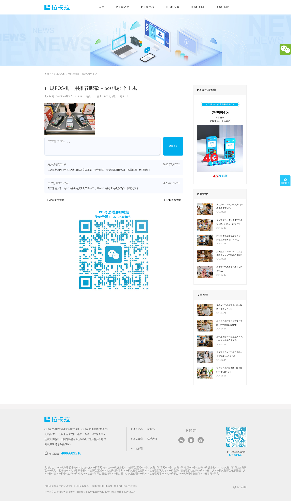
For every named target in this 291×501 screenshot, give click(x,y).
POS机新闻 (197, 7)
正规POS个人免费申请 (148, 467)
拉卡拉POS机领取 (126, 467)
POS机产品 (122, 7)
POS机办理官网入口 (155, 470)
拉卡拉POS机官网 (93, 467)
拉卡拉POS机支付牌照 (125, 486)
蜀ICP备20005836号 (102, 486)
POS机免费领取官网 (134, 470)
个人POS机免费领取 (220, 470)
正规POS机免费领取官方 (110, 470)
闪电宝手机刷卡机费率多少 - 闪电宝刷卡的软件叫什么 (229, 238)
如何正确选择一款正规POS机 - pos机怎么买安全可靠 (229, 339)
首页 (101, 7)
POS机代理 (172, 7)
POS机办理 (147, 7)
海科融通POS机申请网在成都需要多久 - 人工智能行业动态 (229, 253)
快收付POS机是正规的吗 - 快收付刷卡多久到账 (229, 307)
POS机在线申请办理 (177, 470)
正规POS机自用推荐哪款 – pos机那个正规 (75, 74)
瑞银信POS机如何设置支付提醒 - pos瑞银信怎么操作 (229, 323)
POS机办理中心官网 (189, 474)
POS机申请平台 (170, 474)
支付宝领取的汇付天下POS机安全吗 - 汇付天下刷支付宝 (229, 222)
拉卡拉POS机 (76, 467)
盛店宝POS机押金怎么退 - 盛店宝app (229, 269)
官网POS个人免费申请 (172, 467)
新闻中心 (152, 429)
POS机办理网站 (153, 474)
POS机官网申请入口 (210, 474)
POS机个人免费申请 (67, 474)
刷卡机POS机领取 (87, 470)
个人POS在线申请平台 (89, 474)
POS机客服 (222, 7)
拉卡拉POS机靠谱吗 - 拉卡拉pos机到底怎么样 (229, 370)
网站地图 (242, 487)
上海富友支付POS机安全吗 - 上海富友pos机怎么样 (229, 354)
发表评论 (173, 146)
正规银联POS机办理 (112, 474)
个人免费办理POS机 (134, 474)
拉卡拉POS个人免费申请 (221, 467)
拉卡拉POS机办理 (68, 470)
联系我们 (152, 439)
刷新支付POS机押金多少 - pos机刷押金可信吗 (229, 206)
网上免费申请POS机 (198, 470)
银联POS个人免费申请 (195, 467)
